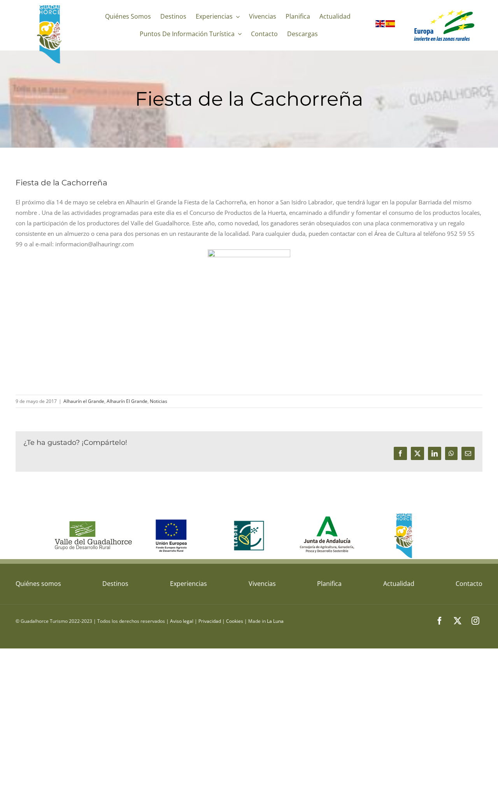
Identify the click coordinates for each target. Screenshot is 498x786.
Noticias (158, 401)
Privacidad (209, 621)
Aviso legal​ (181, 621)
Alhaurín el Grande (83, 401)
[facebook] (440, 621)
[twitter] (458, 621)
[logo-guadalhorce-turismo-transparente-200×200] (50, 6)
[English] (380, 25)
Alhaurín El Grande (127, 401)
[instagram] (475, 621)
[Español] (391, 25)
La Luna (275, 621)
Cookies (234, 621)
